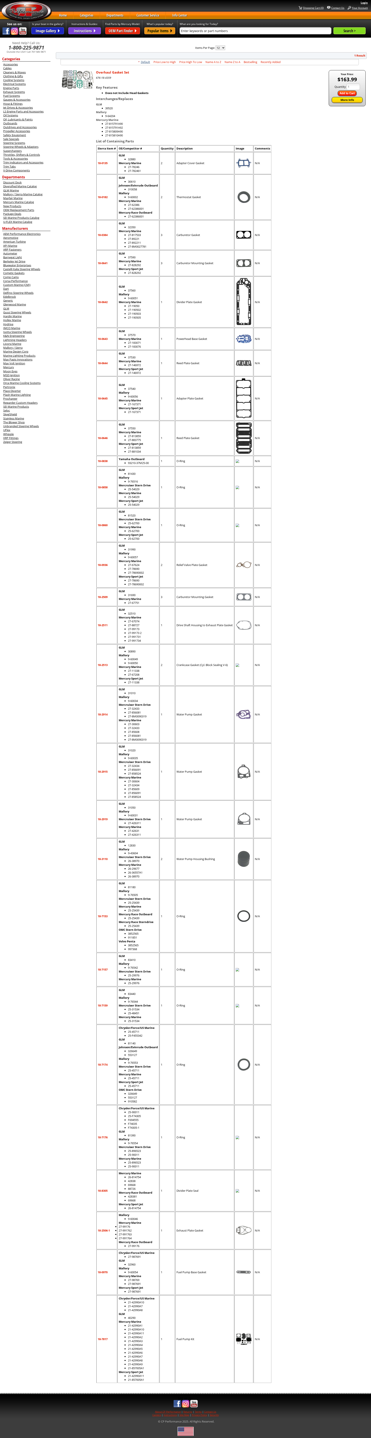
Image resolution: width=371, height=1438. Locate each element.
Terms (198, 1411)
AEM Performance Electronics (22, 234)
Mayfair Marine (13, 198)
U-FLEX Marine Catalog (17, 221)
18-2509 (103, 597)
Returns (187, 1411)
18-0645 (103, 398)
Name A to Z (213, 62)
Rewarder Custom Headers (20, 402)
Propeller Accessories (16, 131)
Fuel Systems (11, 95)
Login (364, 3)
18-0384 (103, 235)
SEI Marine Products (16, 406)
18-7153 (103, 916)
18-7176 (103, 1137)
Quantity (340, 87)
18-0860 (103, 525)
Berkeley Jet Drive (14, 261)
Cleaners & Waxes (14, 72)
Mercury (8, 367)
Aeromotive (10, 237)
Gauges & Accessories (16, 99)
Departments (114, 15)
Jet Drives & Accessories (18, 107)
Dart (6, 288)
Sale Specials (11, 139)
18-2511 (103, 625)
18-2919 (103, 819)
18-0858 (103, 487)
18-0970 (103, 1272)
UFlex (6, 430)
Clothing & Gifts (13, 76)
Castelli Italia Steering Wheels (21, 269)
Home (63, 15)
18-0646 (103, 438)
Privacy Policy (199, 1414)
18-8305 (103, 1191)
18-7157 (103, 969)
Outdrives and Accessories (20, 127)
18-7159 (103, 1005)
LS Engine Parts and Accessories (23, 111)
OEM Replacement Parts (18, 210)
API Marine (10, 245)
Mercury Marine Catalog (18, 202)
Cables (7, 68)
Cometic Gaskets (13, 273)
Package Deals (12, 214)
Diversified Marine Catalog (20, 186)
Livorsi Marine (12, 343)
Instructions (170, 1414)
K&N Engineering (14, 336)
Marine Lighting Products (19, 355)
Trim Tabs (9, 166)
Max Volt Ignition (14, 363)
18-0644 (103, 363)
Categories (86, 15)
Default (145, 62)
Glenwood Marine (14, 304)
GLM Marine (11, 190)
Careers (156, 1414)
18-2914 (103, 714)
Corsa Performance (15, 281)
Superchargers (12, 151)
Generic (8, 300)
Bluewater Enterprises (17, 265)
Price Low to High (165, 62)
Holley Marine (12, 320)
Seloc (6, 410)
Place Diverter (12, 391)
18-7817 (103, 1339)
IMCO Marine (11, 328)
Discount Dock (12, 182)
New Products (12, 206)
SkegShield (10, 414)
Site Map (184, 1414)
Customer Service (148, 15)
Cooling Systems (13, 80)
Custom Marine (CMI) (16, 285)
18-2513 (103, 665)
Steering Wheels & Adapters (20, 146)
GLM (6, 308)
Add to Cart (347, 93)
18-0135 (103, 163)
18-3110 (103, 859)
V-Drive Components (16, 170)
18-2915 (103, 772)
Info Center (179, 15)
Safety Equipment (14, 135)
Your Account (360, 7)
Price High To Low (190, 62)
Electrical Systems (14, 84)
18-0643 (103, 339)
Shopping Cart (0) (313, 7)
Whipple (8, 434)
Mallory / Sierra (13, 347)
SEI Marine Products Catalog (21, 217)
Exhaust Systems (14, 92)
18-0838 (103, 461)
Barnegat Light (12, 257)
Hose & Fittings (13, 103)
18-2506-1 (104, 1230)
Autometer (10, 253)
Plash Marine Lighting (17, 394)
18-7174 (103, 1065)
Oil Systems (10, 115)
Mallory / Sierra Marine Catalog (23, 194)
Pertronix (9, 387)
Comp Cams (11, 277)
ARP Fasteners (12, 249)
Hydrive (8, 324)
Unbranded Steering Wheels (21, 426)
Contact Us (337, 7)
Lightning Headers (15, 340)
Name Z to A (232, 62)
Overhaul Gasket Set (112, 72)
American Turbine (14, 241)
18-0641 (103, 263)
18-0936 (103, 565)
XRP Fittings (10, 438)
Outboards (10, 123)
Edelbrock (9, 296)
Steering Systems (14, 143)
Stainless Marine (13, 418)
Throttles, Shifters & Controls (21, 154)
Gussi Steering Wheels (17, 312)
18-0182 (103, 197)
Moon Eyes (10, 371)
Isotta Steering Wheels (17, 332)
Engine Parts (11, 88)
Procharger (10, 398)
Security (214, 1414)
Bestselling (250, 62)
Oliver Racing (11, 379)
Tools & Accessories (15, 158)
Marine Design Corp (15, 351)
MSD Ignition (11, 375)
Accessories (10, 64)
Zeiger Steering (12, 442)
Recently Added (271, 62)
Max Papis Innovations (17, 359)
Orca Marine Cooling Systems (22, 383)
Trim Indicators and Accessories (23, 162)
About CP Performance (168, 1411)
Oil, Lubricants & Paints (18, 119)
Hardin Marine (12, 316)
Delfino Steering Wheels (18, 292)
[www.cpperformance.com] (26, 11)
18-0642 (103, 302)
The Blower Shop (14, 422)
